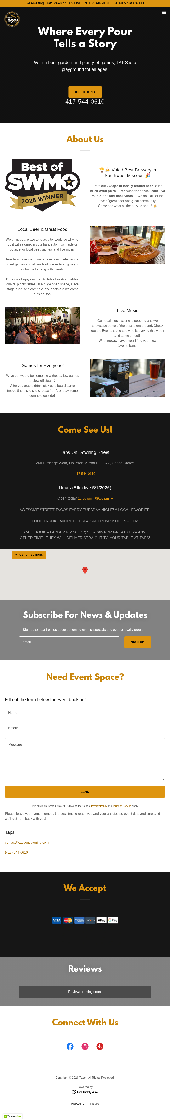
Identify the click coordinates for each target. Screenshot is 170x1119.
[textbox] (69, 642)
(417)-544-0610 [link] (16, 852)
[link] (12, 12)
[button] (164, 12)
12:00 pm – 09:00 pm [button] (93, 498)
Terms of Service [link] (122, 806)
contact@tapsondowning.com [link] (27, 842)
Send (85, 791)
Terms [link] (93, 1104)
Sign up (137, 642)
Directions (85, 92)
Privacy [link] (78, 1104)
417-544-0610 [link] (85, 101)
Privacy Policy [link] (99, 806)
